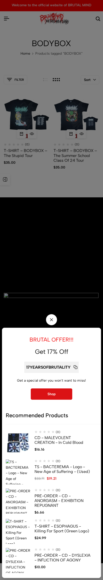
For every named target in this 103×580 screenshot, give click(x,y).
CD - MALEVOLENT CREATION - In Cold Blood (58, 440)
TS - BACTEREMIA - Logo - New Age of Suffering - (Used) (62, 469)
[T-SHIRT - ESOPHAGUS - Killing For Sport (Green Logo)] (18, 531)
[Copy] (75, 367)
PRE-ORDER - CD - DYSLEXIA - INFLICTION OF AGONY (62, 557)
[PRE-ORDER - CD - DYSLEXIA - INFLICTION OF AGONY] (18, 560)
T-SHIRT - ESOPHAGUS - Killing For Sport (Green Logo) (61, 528)
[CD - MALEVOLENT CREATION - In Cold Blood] (18, 442)
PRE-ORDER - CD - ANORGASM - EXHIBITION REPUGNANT (59, 500)
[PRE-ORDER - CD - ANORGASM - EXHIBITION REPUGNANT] (18, 501)
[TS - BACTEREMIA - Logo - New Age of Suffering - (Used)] (18, 471)
